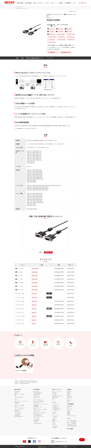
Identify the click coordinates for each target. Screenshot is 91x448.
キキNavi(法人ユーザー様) (71, 424)
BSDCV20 (34, 312)
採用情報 (68, 401)
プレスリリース (69, 399)
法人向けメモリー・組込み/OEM (38, 401)
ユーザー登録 (54, 426)
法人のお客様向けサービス (56, 408)
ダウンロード (54, 417)
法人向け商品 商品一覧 (37, 423)
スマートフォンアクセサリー (19, 408)
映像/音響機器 (17, 402)
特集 (53, 398)
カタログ (53, 423)
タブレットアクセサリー (19, 409)
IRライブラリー (69, 408)
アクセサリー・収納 (18, 412)
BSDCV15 (34, 316)
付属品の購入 (54, 427)
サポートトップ (55, 415)
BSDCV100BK (35, 268)
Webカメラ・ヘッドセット (19, 406)
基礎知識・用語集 (55, 397)
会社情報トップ (69, 391)
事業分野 (68, 395)
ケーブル (16, 404)
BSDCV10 (34, 320)
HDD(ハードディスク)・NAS (19, 394)
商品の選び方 (54, 393)
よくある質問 (54, 416)
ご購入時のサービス (55, 406)
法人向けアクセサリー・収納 (38, 416)
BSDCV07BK (35, 289)
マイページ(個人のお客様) (71, 420)
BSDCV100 (34, 301)
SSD (15, 395)
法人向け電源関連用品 (37, 414)
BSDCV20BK (35, 279)
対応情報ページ (42, 140)
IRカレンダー (69, 410)
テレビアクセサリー (18, 413)
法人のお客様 (70, 428)
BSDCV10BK (35, 286)
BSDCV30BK (35, 275)
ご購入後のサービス (55, 407)
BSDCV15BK (35, 282)
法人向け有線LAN (36, 394)
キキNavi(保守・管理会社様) (71, 426)
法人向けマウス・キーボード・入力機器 (39, 409)
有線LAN (16, 393)
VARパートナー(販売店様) (71, 423)
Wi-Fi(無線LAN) (17, 391)
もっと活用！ (54, 394)
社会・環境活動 (69, 397)
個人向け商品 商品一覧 (19, 416)
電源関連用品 (17, 410)
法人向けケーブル (36, 408)
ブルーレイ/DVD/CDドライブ (19, 397)
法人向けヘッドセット (37, 410)
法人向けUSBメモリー (37, 402)
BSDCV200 (34, 293)
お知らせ (53, 424)
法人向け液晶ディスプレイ (37, 406)
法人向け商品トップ (36, 391)
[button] (48, 252)
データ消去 (35, 421)
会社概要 (68, 393)
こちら (28, 128)
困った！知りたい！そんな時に (57, 395)
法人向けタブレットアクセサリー (39, 413)
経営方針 (68, 411)
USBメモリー (17, 399)
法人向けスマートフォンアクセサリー (39, 412)
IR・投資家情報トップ (70, 406)
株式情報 (68, 414)
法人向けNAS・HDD (36, 397)
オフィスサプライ (36, 419)
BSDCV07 (34, 323)
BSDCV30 (34, 308)
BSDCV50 (34, 305)
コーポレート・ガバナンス (71, 415)
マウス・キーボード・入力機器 (19, 405)
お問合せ (53, 421)
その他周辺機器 (17, 414)
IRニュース (69, 407)
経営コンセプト (69, 394)
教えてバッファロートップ (56, 391)
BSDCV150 (34, 297)
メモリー (16, 398)
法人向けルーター (36, 395)
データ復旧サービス (55, 410)
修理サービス (54, 420)
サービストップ (55, 404)
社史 (68, 398)
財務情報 (68, 413)
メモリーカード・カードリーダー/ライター (21, 401)
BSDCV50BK (35, 272)
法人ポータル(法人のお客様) (71, 421)
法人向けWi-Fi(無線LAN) (37, 393)
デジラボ (53, 399)
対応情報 (53, 419)
